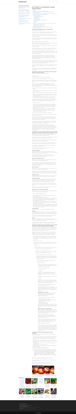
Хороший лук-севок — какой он (38, 25)
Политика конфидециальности (23, 406)
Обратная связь (21, 408)
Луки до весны (36, 376)
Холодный (35, 21)
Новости (53, 1)
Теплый (35, 22)
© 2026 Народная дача (22, 403)
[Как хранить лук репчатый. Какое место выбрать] (41, 380)
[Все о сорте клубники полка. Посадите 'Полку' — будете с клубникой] (35, 383)
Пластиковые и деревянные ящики (38, 16)
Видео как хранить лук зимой (37, 27)
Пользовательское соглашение (27, 405)
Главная (50, 1)
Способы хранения (36, 20)
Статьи (56, 1)
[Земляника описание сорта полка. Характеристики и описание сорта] (28, 383)
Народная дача (23, 1)
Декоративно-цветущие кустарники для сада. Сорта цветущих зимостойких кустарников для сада (24, 16)
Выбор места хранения (37, 15)
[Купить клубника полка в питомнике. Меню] (54, 383)
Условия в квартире (42, 374)
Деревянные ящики (38, 375)
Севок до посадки (47, 374)
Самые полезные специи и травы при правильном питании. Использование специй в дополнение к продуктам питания (24, 10)
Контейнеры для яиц (36, 18)
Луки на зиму (40, 376)
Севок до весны (37, 374)
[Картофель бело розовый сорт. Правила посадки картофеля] (47, 383)
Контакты (20, 405)
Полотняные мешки (36, 17)
